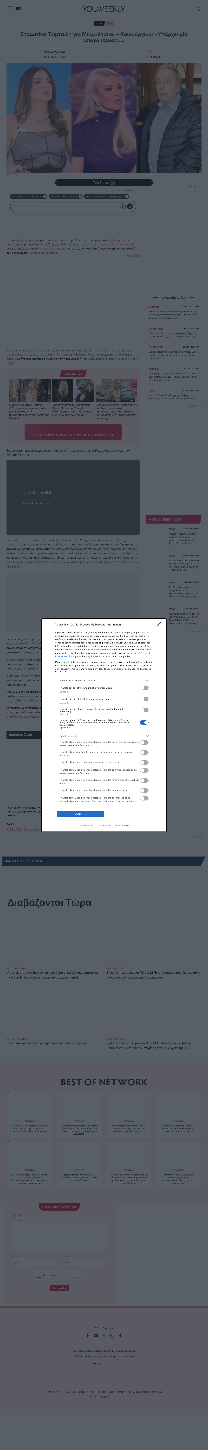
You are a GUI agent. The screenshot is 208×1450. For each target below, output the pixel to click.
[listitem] (104, 680)
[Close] (160, 625)
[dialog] (104, 725)
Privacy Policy (122, 825)
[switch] (144, 688)
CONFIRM (81, 814)
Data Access (104, 825)
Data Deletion (86, 825)
